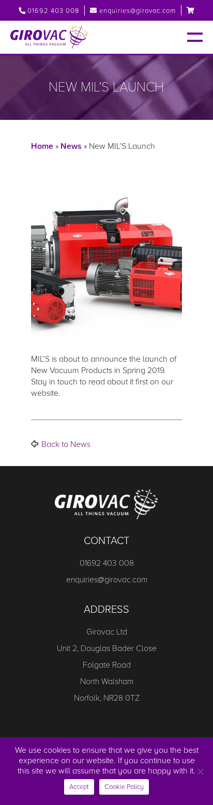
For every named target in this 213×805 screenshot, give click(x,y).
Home (42, 146)
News (71, 146)
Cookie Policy (124, 787)
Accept (79, 787)
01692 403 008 (52, 11)
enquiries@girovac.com (137, 11)
